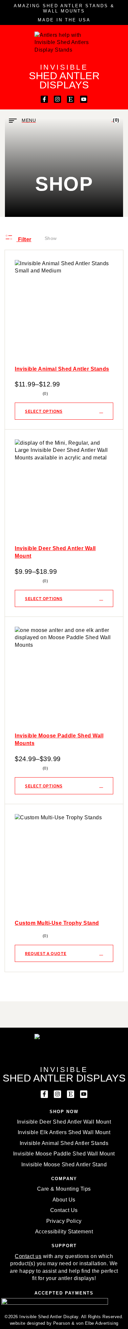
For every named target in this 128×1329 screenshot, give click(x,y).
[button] (64, 1293)
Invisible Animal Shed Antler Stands (62, 369)
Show (51, 238)
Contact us (28, 1256)
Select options (43, 411)
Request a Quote (46, 953)
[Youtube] (83, 99)
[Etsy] (70, 99)
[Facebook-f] (44, 99)
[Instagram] (57, 99)
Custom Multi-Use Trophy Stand (57, 923)
